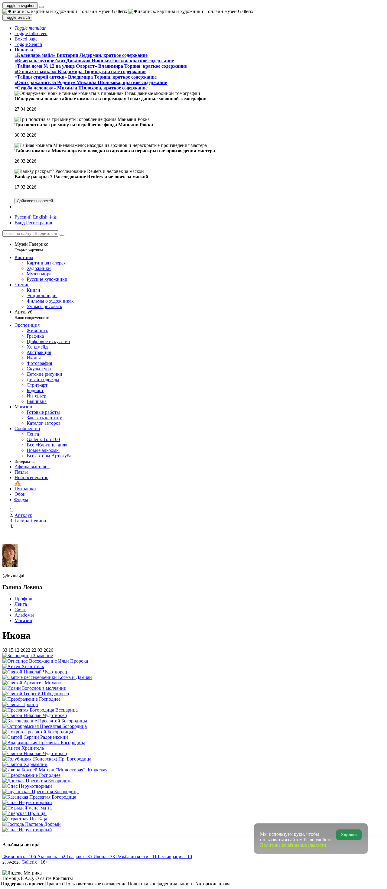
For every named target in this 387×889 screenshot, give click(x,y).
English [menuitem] (40, 216)
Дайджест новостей (35, 201)
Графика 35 (80, 856)
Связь (20, 609)
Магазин (23, 620)
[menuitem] (53, 216)
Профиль (24, 598)
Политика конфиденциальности (161, 883)
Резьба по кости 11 (137, 856)
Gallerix (29, 862)
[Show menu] (41, 7)
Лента (21, 604)
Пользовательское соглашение (96, 883)
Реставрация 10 (175, 856)
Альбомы (24, 615)
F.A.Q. (28, 878)
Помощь (11, 878)
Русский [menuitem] (23, 216)
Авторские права (212, 883)
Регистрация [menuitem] (39, 222)
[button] (30, 28)
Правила (54, 883)
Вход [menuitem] (20, 222)
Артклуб (32, 314)
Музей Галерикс (31, 247)
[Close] (62, 235)
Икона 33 (104, 856)
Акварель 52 (52, 856)
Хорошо (349, 834)
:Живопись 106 (19, 856)
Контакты (63, 878)
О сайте (44, 878)
